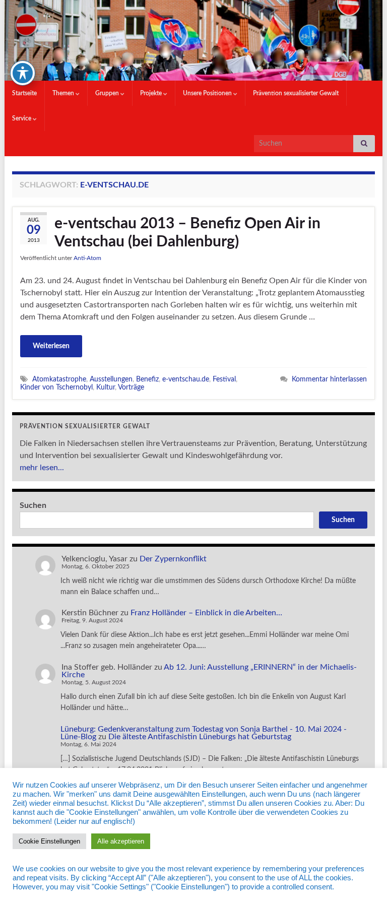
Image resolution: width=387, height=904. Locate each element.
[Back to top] (364, 881)
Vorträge (131, 387)
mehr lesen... (42, 468)
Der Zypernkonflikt (173, 559)
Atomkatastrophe (59, 379)
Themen (64, 93)
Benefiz (147, 379)
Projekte (151, 93)
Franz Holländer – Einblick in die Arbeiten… (206, 613)
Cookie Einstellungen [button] (49, 841)
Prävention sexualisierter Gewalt (296, 93)
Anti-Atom (87, 258)
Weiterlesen (51, 346)
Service (22, 118)
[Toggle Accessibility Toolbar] (23, 73)
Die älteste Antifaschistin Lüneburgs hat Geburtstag (199, 737)
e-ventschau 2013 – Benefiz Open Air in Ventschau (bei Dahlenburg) (187, 232)
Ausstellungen (111, 379)
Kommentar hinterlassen (329, 379)
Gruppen (107, 93)
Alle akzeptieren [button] (120, 841)
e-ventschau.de (185, 379)
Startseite (24, 93)
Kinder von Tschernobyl (56, 387)
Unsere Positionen (208, 93)
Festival (224, 379)
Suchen (33, 505)
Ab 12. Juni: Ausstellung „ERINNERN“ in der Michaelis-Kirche (209, 671)
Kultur (105, 387)
